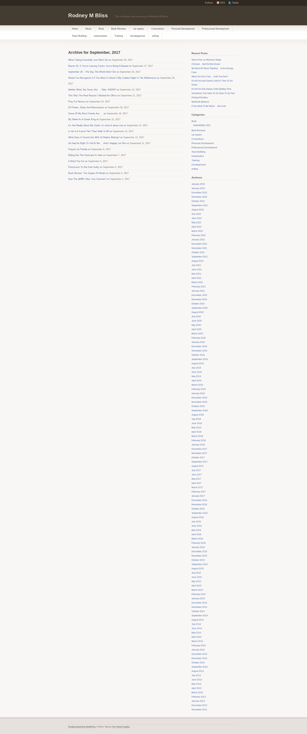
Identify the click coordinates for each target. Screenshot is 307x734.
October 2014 (198, 611)
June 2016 (197, 526)
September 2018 (200, 410)
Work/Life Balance (200, 102)
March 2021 (197, 282)
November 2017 (199, 453)
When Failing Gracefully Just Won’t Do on (89, 60)
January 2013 (198, 701)
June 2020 (197, 321)
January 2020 (198, 342)
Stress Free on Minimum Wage (206, 60)
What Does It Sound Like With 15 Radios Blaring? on (95, 137)
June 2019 (197, 372)
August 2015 (198, 568)
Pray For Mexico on (78, 101)
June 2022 (197, 218)
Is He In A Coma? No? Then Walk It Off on (90, 131)
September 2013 (200, 667)
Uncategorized (137, 36)
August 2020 (198, 312)
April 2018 (196, 432)
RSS (222, 2)
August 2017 (198, 466)
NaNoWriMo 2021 (202, 125)
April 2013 (196, 688)
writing (155, 36)
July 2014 (196, 624)
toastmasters (100, 36)
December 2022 (199, 192)
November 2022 (199, 197)
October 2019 (198, 355)
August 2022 (198, 209)
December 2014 (199, 603)
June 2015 (197, 577)
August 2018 (198, 415)
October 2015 (198, 560)
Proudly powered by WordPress (82, 727)
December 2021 (199, 244)
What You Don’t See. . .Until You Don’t (210, 76)
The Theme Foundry (121, 727)
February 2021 (199, 286)
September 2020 (200, 308)
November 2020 (199, 299)
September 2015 (200, 564)
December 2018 (199, 397)
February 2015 (199, 594)
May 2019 (196, 376)
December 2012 (199, 705)
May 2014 (196, 632)
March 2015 (197, 590)
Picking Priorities (200, 97)
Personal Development (183, 28)
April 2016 (196, 534)
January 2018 (198, 444)
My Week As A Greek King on (83, 119)
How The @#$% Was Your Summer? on (88, 179)
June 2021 (197, 269)
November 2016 (199, 504)
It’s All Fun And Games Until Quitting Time (211, 89)
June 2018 (197, 423)
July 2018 (196, 419)
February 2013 (199, 697)
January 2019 (198, 393)
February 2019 (199, 389)
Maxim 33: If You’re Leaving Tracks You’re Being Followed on (99, 66)
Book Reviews (118, 28)
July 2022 (196, 214)
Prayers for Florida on (79, 149)
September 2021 (200, 256)
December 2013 (199, 654)
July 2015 (196, 573)
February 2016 (199, 543)
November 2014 (199, 607)
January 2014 (198, 650)
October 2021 (198, 252)
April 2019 (196, 380)
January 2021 (198, 291)
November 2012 (199, 709)
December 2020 (199, 295)
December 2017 (199, 449)
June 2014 (197, 628)
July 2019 (196, 368)
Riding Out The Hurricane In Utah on (87, 155)
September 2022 (200, 205)
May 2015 (196, 581)
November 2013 (199, 658)
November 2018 (199, 402)
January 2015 (198, 598)
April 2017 (196, 483)
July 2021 (196, 265)
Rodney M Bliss (88, 15)
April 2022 (196, 227)
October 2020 (198, 303)
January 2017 (198, 496)
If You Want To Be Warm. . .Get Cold (209, 106)
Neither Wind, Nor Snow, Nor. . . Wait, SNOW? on (93, 89)
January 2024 (198, 184)
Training (119, 36)
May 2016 (196, 530)
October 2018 (198, 406)
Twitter (235, 2)
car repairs (138, 28)
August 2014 (198, 620)
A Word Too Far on (77, 161)
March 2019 (197, 385)
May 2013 (196, 684)
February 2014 (199, 645)
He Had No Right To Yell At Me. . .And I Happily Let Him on (98, 143)
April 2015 (196, 585)
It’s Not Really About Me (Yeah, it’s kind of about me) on (97, 125)
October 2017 (198, 457)
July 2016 (196, 521)
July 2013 (196, 675)
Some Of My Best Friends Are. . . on (87, 113)
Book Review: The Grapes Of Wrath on (88, 173)
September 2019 (200, 359)
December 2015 (199, 551)
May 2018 (196, 427)
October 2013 (198, 662)
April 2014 (196, 637)
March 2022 (197, 231)
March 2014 (197, 641)
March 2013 (197, 692)
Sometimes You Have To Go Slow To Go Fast (213, 93)
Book (101, 28)
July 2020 (196, 316)
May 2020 (196, 325)
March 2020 (197, 333)
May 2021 (196, 274)
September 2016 (200, 513)
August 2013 (198, 671)
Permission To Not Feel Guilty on (85, 167)
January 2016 (198, 547)
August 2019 (198, 363)
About (88, 28)
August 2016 (198, 517)
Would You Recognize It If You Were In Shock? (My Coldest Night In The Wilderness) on (113, 78)
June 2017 (197, 474)
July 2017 (196, 470)
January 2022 (198, 239)
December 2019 (199, 346)
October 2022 (198, 201)
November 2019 (199, 350)
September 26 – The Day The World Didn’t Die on (93, 71)
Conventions (157, 28)
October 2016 (198, 509)
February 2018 (199, 440)
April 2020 (196, 329)
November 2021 (199, 248)
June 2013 (197, 679)
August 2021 (198, 261)
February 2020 (199, 338)
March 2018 (197, 436)
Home (75, 28)
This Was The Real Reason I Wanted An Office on (94, 95)
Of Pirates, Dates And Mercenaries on (87, 107)
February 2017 (199, 491)
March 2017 (197, 487)
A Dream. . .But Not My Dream (206, 64)
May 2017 (196, 479)
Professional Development (215, 28)
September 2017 (200, 462)
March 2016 (197, 538)
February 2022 (199, 235)
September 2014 (200, 615)
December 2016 (199, 500)
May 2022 (196, 222)
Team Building (79, 36)
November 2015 (199, 556)
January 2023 (198, 188)
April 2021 (196, 278)
